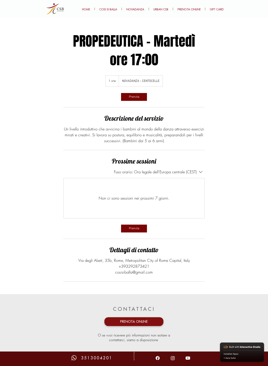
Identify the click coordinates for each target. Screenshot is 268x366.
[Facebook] (157, 358)
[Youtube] (188, 358)
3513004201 (96, 358)
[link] (134, 97)
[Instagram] (172, 358)
